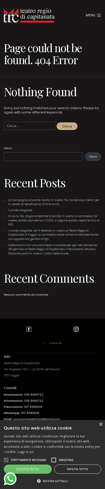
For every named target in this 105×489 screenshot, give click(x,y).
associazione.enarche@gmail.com (36, 419)
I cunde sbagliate (20, 210)
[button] (6, 460)
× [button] (100, 424)
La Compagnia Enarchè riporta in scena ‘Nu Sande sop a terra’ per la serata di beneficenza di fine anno (53, 202)
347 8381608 (33, 407)
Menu (91, 15)
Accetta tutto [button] (27, 469)
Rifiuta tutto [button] (77, 469)
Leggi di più (25, 452)
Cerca (8, 148)
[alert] (52, 454)
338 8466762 (33, 395)
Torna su (55, 343)
